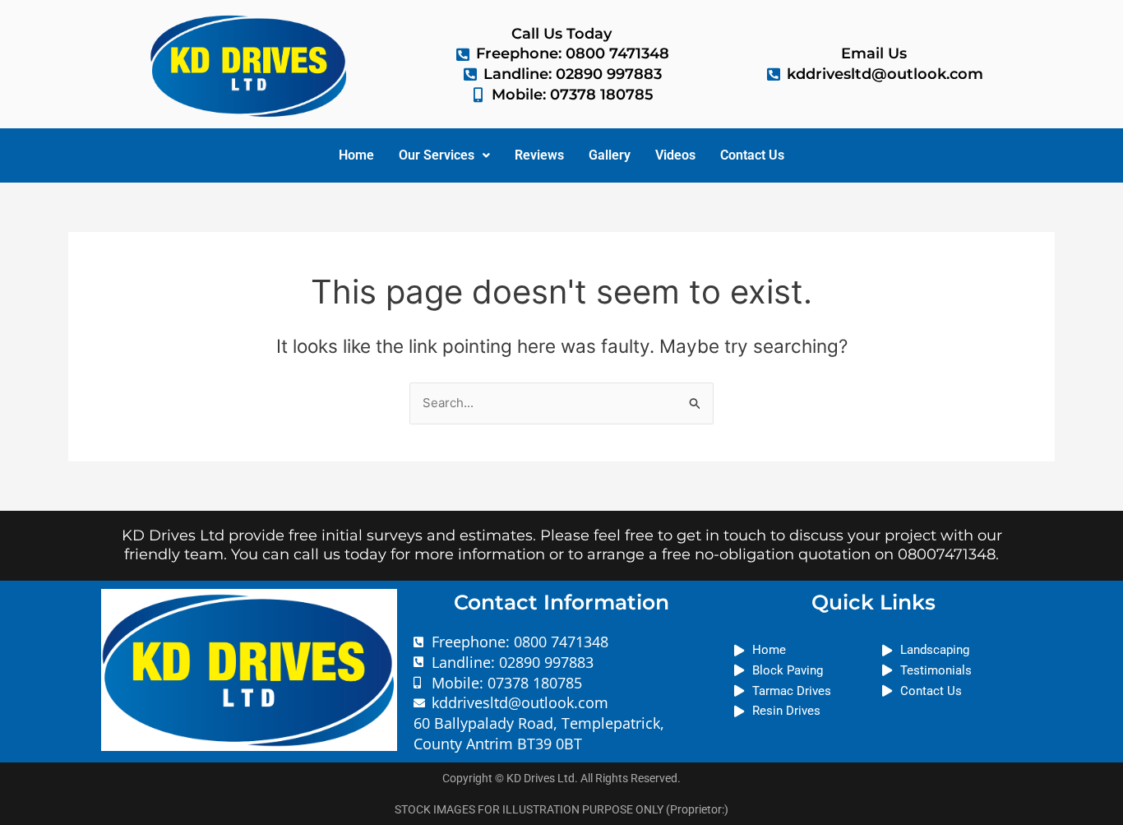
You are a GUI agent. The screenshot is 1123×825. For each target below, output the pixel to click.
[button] (444, 155)
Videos (675, 155)
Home (356, 155)
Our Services (436, 155)
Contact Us (752, 155)
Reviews (539, 155)
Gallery (610, 155)
